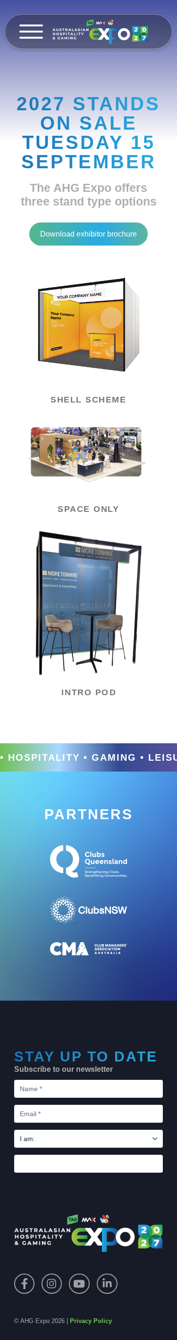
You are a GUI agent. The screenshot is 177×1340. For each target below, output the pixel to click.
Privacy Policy (91, 1320)
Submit (88, 1163)
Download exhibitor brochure (88, 234)
